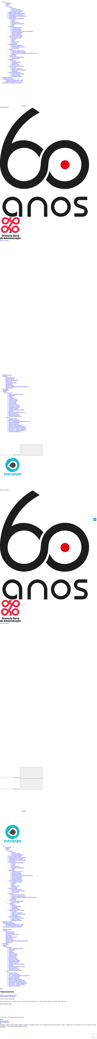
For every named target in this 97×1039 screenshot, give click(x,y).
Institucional (8, 3)
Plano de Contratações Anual (15, 416)
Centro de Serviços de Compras (16, 36)
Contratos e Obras (15, 58)
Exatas (12, 40)
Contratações (11, 398)
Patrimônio (11, 411)
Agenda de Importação (14, 423)
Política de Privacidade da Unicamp (19, 1026)
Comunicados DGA (10, 377)
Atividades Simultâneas (14, 420)
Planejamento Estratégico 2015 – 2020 (14, 80)
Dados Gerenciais (12, 403)
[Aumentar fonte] (11, 94)
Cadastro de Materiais (16, 33)
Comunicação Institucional (17, 10)
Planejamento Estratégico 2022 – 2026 (14, 81)
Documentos (6, 390)
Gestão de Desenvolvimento (17, 73)
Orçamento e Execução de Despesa (16, 409)
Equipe (7, 5)
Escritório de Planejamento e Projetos (17, 13)
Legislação (5, 376)
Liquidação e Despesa (13, 408)
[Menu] (10, 488)
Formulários (5, 389)
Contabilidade (14, 63)
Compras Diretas (15, 48)
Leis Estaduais (9, 381)
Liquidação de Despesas (16, 68)
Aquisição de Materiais (16, 30)
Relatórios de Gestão (7, 77)
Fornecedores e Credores (14, 405)
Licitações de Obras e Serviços (18, 46)
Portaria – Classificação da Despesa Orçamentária (17, 386)
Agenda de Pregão (13, 418)
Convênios (13, 67)
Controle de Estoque (13, 400)
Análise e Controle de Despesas (18, 69)
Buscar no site (16, 454)
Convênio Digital (12, 402)
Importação (13, 54)
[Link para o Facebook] (11, 443)
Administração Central (16, 37)
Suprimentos (11, 26)
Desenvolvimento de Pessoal (15, 12)
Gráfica (13, 24)
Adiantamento (14, 71)
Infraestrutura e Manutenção (17, 23)
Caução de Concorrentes (14, 422)
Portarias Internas (9, 385)
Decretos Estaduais (10, 378)
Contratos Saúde (12, 55)
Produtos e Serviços (7, 375)
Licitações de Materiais (16, 45)
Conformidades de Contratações (16, 14)
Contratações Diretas (16, 28)
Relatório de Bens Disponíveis (15, 425)
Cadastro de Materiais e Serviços (16, 394)
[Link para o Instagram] (53, 443)
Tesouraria (13, 60)
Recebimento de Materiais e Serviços (17, 412)
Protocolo (13, 19)
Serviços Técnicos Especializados (16, 18)
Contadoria (11, 59)
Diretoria (10, 6)
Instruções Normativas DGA (12, 380)
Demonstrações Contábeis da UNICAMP (12, 82)
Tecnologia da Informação (14, 72)
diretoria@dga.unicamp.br (6, 1003)
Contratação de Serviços (16, 27)
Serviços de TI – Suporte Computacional (18, 429)
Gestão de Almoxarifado (16, 32)
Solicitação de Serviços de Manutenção (17, 427)
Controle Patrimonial (16, 62)
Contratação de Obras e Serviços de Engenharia (22, 31)
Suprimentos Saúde (13, 44)
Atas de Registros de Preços (17, 57)
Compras (11, 396)
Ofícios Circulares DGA (11, 382)
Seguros (13, 21)
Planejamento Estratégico (8, 78)
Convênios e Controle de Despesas (16, 66)
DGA (4, 1)
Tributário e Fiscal (15, 64)
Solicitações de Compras (14, 414)
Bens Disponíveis (15, 22)
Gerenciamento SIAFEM (14, 407)
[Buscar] (10, 766)
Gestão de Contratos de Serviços (18, 51)
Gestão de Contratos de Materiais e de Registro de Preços (24, 53)
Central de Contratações (16, 35)
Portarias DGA (9, 384)
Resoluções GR (9, 387)
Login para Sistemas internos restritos (17, 426)
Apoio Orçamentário (16, 9)
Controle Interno (12, 17)
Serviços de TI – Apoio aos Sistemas (17, 430)
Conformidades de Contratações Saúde (17, 15)
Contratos (11, 49)
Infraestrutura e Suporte (16, 76)
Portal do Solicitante (13, 413)
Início (1, 988)
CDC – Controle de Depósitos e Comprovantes (19, 421)
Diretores (8, 4)
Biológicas (13, 39)
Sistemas (5, 391)
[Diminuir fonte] (32, 94)
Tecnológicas (14, 42)
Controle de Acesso (13, 399)
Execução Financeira (13, 404)
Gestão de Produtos (15, 75)
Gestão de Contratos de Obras (18, 50)
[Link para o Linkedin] (32, 443)
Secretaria (13, 8)
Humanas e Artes (15, 41)
